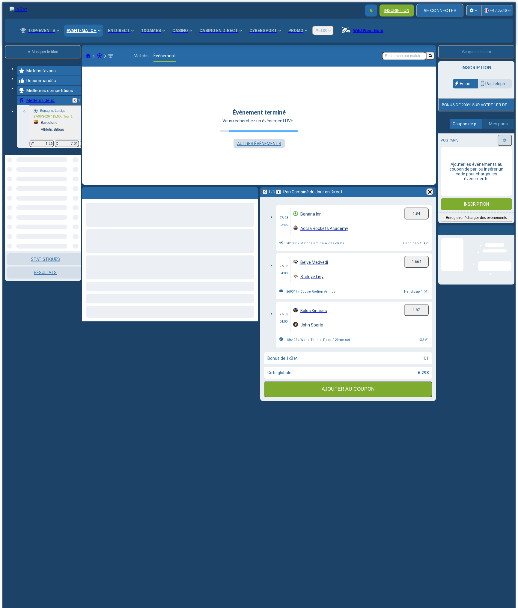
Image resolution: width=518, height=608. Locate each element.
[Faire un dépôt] (371, 10)
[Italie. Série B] (110, 56)
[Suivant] (278, 191)
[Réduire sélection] (68, 186)
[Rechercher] (430, 56)
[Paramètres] (473, 10)
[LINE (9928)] (88, 56)
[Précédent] (74, 100)
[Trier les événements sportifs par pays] (76, 186)
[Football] (99, 56)
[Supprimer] (429, 191)
